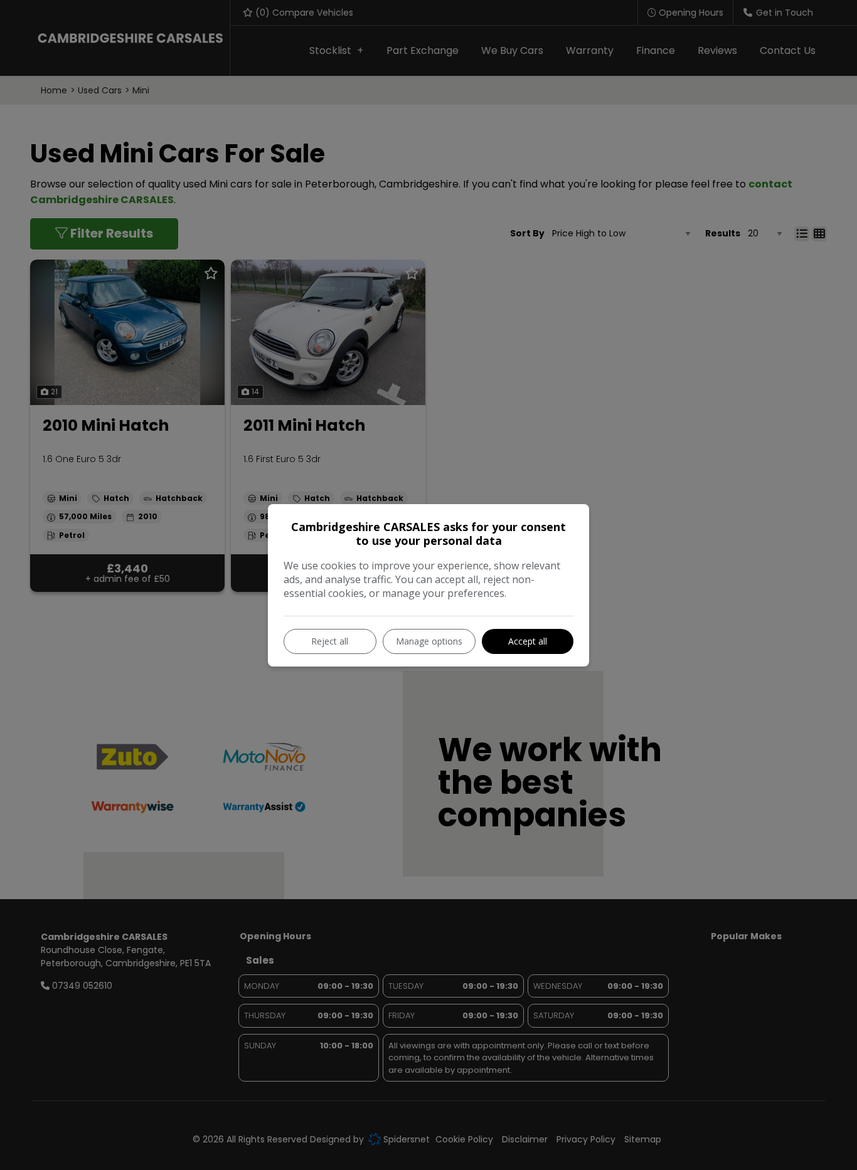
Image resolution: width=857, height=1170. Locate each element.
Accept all (527, 641)
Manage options (429, 641)
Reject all (329, 641)
